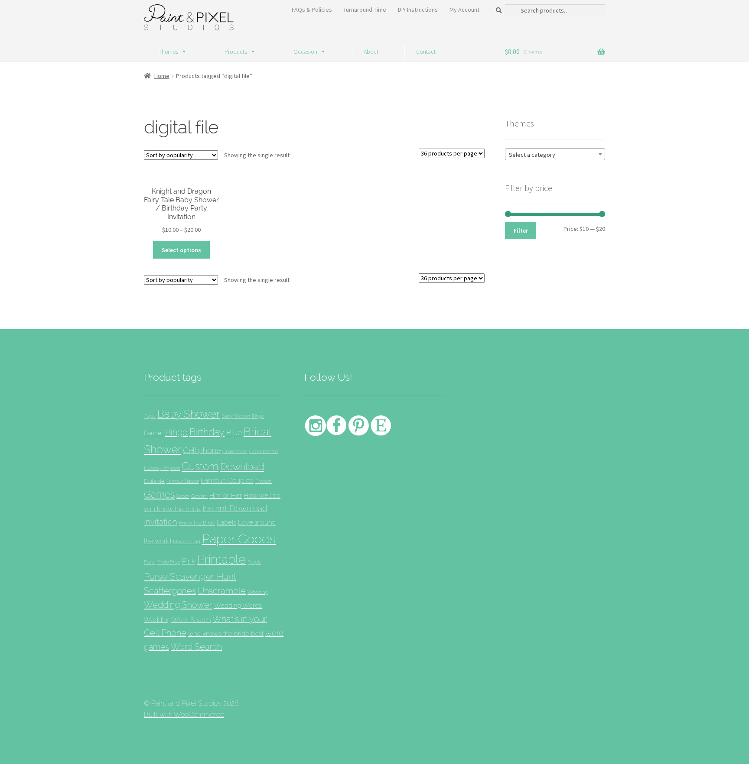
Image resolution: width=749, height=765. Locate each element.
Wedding (257, 592)
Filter (521, 230)
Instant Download (234, 508)
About (371, 51)
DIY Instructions (418, 9)
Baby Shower (188, 414)
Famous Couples (227, 481)
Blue (234, 432)
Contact (426, 51)
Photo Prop (168, 561)
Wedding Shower (178, 605)
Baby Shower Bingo (242, 415)
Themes (168, 51)
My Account (464, 9)
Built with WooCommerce (184, 714)
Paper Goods (239, 538)
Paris (149, 561)
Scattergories (170, 591)
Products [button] (236, 51)
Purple (254, 561)
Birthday (207, 432)
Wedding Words (238, 605)
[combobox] (555, 154)
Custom (200, 466)
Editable (154, 480)
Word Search (196, 647)
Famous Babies (182, 481)
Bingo (176, 432)
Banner (153, 433)
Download (242, 466)
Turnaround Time (364, 9)
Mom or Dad (186, 541)
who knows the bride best (226, 633)
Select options (181, 250)
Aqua (150, 416)
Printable (221, 559)
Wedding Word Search (177, 619)
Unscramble (222, 591)
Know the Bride (197, 522)
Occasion (305, 51)
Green (182, 496)
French (263, 481)
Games (159, 494)
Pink (188, 561)
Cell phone (202, 450)
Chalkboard (234, 451)
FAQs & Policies (312, 9)
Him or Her (225, 495)
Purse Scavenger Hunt (190, 576)
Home (161, 76)
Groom (199, 496)
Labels (226, 522)
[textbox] (555, 155)
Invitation (160, 522)
